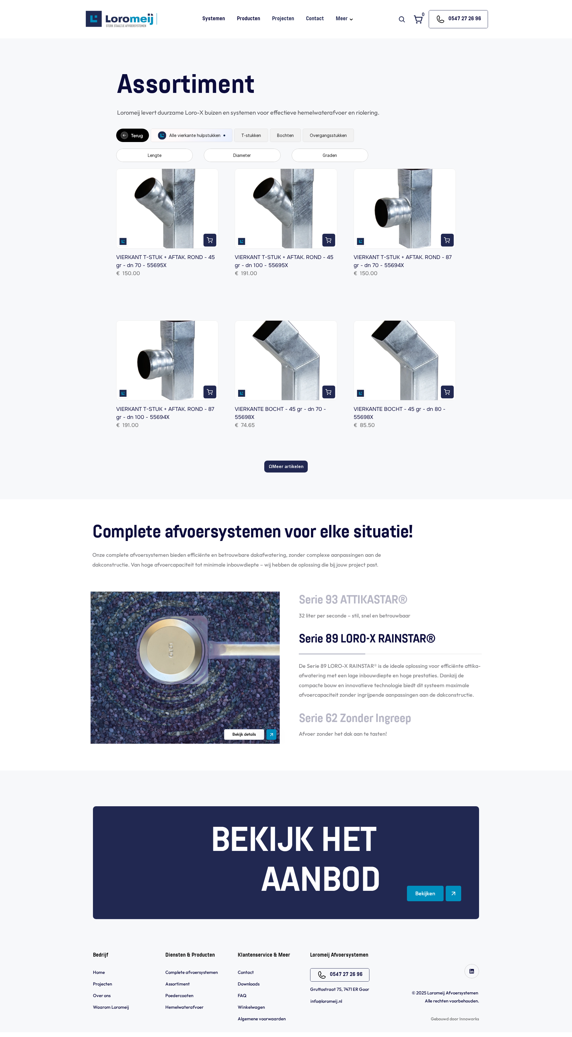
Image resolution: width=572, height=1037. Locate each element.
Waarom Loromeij (111, 1007)
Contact (246, 972)
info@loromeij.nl (326, 1001)
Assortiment (177, 984)
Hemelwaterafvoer (184, 1007)
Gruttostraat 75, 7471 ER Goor (339, 989)
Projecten (102, 984)
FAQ (242, 995)
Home (99, 972)
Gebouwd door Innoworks (455, 1019)
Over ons (102, 995)
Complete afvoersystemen (191, 972)
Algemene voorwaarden (262, 1019)
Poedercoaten (179, 995)
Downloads (248, 984)
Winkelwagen (251, 1007)
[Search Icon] (402, 19)
